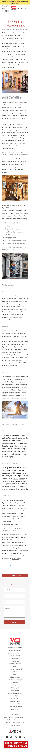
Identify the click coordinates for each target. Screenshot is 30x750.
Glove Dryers (15, 696)
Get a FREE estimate (15, 650)
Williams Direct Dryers (15, 647)
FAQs (15, 672)
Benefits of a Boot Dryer (15, 680)
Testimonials (15, 661)
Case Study (15, 674)
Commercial (15, 709)
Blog (15, 685)
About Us (15, 658)
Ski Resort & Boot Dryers (15, 720)
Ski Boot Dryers (15, 701)
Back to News (16, 575)
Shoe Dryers (15, 690)
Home (5, 16)
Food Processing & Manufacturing (15, 717)
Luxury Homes (15, 725)
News (9, 16)
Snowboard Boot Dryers (15, 706)
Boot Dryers (15, 688)
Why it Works (15, 682)
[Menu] (25, 8)
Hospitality (15, 714)
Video (15, 666)
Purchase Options (15, 664)
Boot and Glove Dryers (15, 693)
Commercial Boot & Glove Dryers (15, 722)
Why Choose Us (15, 677)
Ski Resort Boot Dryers (15, 704)
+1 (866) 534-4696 (15, 655)
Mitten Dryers (15, 698)
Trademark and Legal (15, 669)
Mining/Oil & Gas (15, 712)
